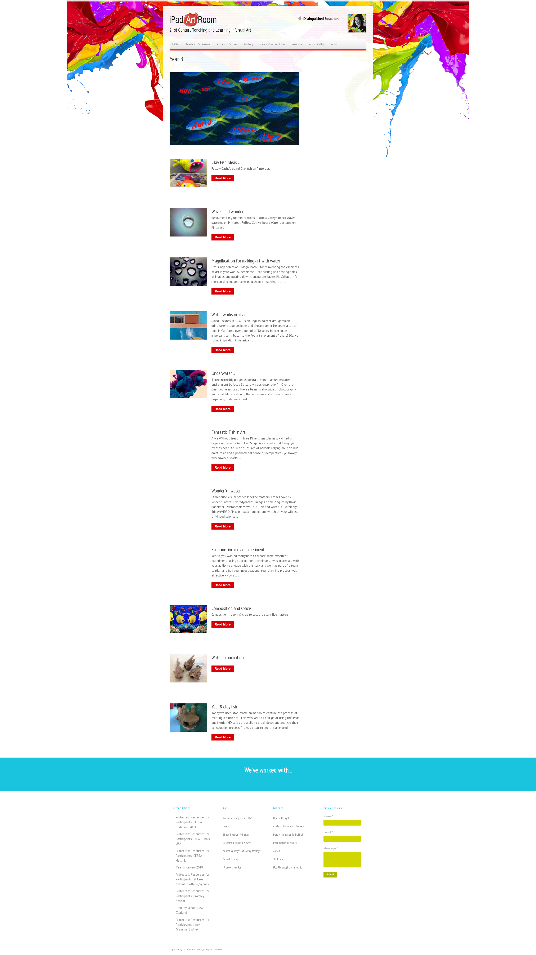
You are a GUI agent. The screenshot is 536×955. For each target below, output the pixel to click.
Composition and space (231, 608)
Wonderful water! (226, 490)
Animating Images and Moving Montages (242, 851)
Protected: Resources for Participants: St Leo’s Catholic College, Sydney (192, 879)
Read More (223, 178)
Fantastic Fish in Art (228, 432)
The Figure (278, 859)
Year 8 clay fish (224, 706)
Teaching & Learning (198, 44)
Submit (330, 874)
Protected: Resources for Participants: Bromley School (192, 896)
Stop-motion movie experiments (238, 549)
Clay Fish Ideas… (225, 162)
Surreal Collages (230, 859)
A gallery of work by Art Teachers (288, 826)
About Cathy (316, 44)
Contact (334, 44)
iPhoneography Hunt (232, 867)
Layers (226, 826)
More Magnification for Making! (288, 834)
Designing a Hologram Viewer (237, 843)
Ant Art (276, 851)
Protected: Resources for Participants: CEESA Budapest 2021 (192, 822)
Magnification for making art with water (245, 260)
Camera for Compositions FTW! (237, 818)
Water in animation (227, 657)
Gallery (248, 44)
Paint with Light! (281, 818)
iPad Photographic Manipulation (288, 867)
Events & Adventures (272, 44)
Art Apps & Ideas (228, 44)
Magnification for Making (285, 843)
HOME (176, 44)
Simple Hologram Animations (236, 834)
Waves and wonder (227, 211)
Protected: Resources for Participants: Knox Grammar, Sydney (192, 925)
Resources (297, 44)
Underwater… (223, 373)
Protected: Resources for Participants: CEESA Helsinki (192, 856)
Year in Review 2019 (189, 867)
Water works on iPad (228, 314)
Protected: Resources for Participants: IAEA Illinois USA (193, 839)
